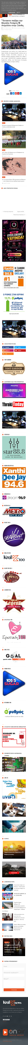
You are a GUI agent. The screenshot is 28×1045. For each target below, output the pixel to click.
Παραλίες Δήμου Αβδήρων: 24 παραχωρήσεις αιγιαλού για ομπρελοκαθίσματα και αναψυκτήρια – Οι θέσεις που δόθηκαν (14, 907)
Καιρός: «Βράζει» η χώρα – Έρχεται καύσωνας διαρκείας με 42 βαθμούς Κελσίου (13, 852)
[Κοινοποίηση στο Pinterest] (18, 93)
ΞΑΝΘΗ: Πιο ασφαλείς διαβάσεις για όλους (16, 15)
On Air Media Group (7, 1041)
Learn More (11, 12)
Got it (18, 12)
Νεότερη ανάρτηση (8, 211)
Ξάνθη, (13, 90)
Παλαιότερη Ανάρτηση (18, 214)
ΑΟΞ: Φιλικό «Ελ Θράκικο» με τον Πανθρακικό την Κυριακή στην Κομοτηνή (13, 153)
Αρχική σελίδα (20, 211)
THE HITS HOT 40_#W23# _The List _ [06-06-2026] (20, 894)
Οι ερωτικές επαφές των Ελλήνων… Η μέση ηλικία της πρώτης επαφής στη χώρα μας (19, 887)
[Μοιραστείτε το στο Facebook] (11, 93)
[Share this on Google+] (16, 93)
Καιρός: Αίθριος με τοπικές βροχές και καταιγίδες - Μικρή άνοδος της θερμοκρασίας (20, 927)
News (10, 14)
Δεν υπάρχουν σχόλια (7, 29)
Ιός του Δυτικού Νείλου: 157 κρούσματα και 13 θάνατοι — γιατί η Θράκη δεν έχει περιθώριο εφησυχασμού (14, 180)
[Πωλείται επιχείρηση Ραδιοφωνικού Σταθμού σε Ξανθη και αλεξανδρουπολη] (12, 126)
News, (17, 90)
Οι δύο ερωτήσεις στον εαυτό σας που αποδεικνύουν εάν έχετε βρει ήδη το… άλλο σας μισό (19, 917)
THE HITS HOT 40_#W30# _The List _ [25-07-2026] (13, 951)
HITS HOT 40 (7, 946)
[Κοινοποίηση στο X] (13, 93)
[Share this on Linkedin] (21, 93)
